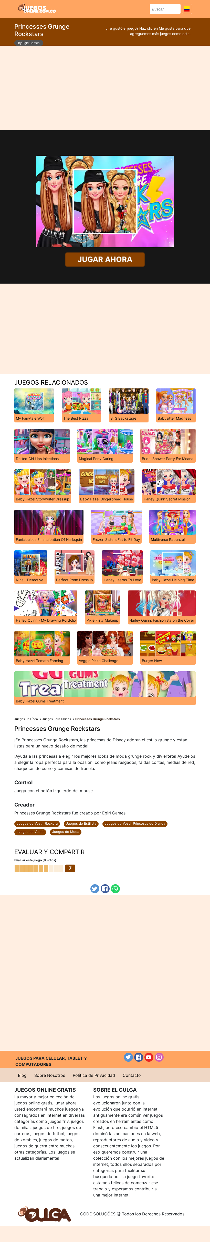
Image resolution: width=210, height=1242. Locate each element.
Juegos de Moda (65, 832)
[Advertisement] (105, 88)
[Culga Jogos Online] (44, 1213)
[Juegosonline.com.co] (37, 8)
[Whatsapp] (115, 888)
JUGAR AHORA (105, 259)
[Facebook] (105, 888)
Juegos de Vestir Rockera (37, 823)
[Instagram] (159, 1057)
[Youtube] (148, 1057)
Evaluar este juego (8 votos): (35, 860)
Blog (22, 1075)
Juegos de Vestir (30, 832)
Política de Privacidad (94, 1075)
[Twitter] (94, 888)
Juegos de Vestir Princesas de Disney (135, 823)
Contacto (132, 1075)
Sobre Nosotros (49, 1075)
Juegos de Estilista (81, 823)
